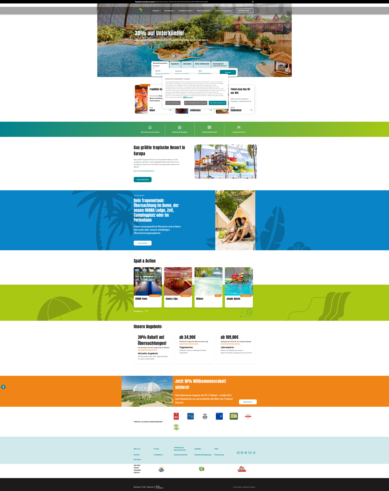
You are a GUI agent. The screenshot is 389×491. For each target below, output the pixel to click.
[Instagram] (242, 452)
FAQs (241, 5)
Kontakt (224, 5)
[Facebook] (238, 452)
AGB (144, 487)
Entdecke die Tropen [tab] (185, 11)
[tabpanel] (194, 72)
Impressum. (189, 97)
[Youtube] (250, 452)
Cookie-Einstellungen (159, 486)
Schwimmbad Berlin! (146, 171)
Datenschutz (137, 487)
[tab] (244, 11)
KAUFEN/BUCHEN (243, 11)
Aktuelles (231, 5)
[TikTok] (246, 452)
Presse (156, 449)
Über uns (137, 449)
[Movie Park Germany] (161, 469)
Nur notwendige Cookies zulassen (195, 102)
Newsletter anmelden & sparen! (145, 2)
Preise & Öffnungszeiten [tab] (222, 11)
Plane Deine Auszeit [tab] (203, 11)
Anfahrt (218, 5)
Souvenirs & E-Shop (208, 5)
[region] (195, 91)
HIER (184, 97)
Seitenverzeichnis (180, 455)
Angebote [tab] (156, 11)
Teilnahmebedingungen (203, 455)
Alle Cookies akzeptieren (217, 102)
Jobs (236, 5)
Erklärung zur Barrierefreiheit (180, 448)
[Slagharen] (241, 469)
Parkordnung (219, 455)
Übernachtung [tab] (168, 11)
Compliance (158, 455)
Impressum (150, 487)
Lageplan (197, 449)
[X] (254, 452)
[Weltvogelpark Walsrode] (202, 469)
